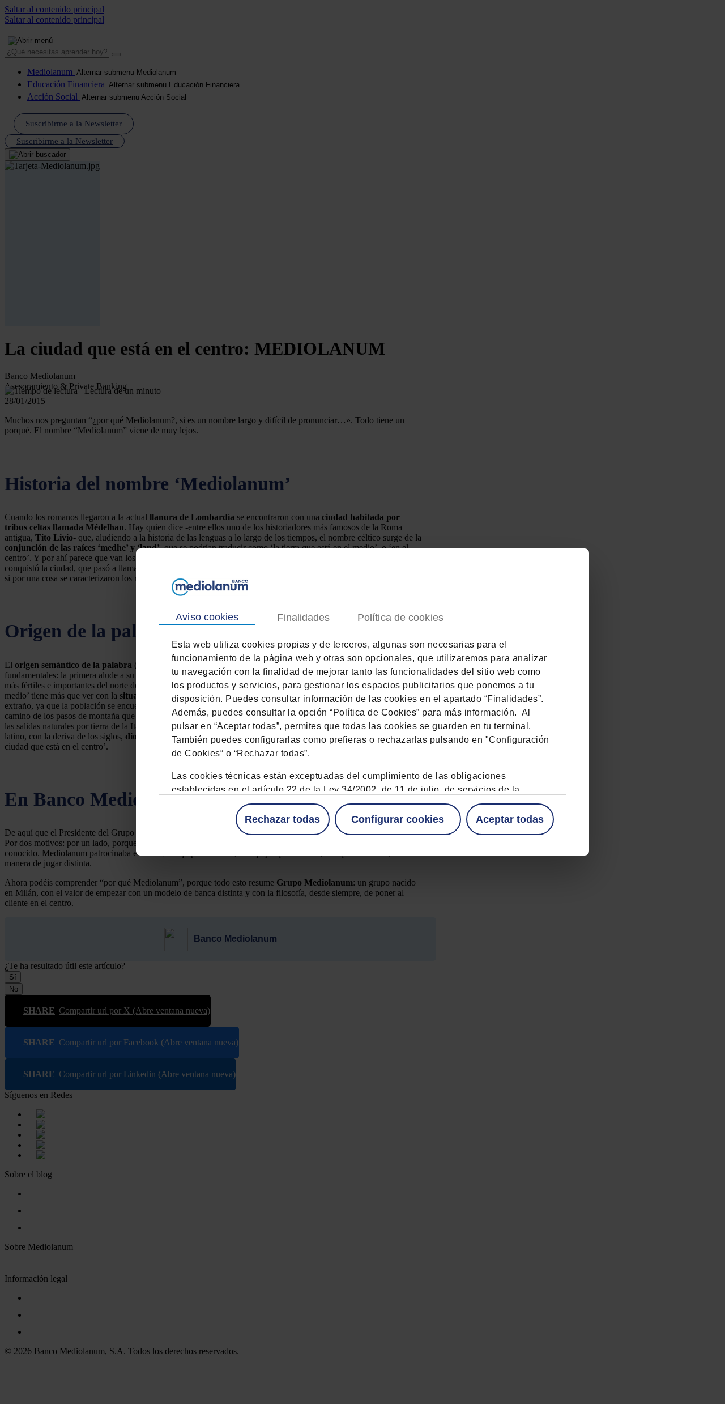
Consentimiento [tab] (207, 617)
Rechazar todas (282, 819)
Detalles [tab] (303, 618)
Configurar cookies (397, 819)
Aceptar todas (510, 819)
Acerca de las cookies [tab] (400, 618)
